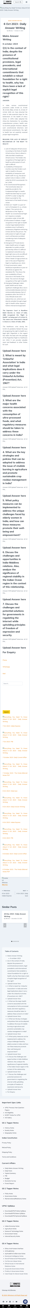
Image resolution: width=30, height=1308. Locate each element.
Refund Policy (6, 1147)
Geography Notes (10, 1133)
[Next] (25, 925)
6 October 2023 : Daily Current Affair (15, 854)
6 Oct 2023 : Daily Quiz (10, 791)
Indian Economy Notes (12, 1226)
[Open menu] (26, 2)
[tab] (11, 941)
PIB (6, 1176)
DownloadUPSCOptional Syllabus (16, 1216)
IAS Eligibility (9, 1112)
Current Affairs (8, 1163)
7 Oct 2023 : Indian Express (11, 726)
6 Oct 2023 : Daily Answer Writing (14, 807)
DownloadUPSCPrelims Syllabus (15, 1211)
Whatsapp (6, 667)
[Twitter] (6, 1301)
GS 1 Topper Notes (10, 1123)
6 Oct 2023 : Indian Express (11, 822)
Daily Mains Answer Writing (14, 1168)
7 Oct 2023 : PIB (8, 741)
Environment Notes (11, 1234)
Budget (7, 1178)
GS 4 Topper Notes (10, 1243)
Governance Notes (11, 1196)
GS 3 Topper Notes (10, 1221)
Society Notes (9, 1130)
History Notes (9, 1128)
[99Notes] (7, 2)
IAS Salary (8, 1118)
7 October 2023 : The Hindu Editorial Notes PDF (15, 774)
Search (6, 712)
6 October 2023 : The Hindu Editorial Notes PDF (15, 870)
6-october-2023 (15, 958)
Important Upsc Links (11, 1102)
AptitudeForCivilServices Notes (15, 1253)
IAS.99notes (12, 1290)
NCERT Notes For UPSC (13, 1115)
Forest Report (9, 1183)
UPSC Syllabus (8, 1206)
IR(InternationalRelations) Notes (15, 1199)
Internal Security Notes (12, 1236)
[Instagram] (9, 1301)
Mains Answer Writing (14, 956)
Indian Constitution (9, 1138)
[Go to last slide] (4, 925)
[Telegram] (13, 1301)
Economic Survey (10, 1181)
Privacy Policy (6, 1143)
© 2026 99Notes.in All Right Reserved (14, 1295)
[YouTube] (16, 1301)
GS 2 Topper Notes (10, 1188)
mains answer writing (15, 20)
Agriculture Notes (10, 1229)
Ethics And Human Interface (14, 1248)
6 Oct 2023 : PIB (8, 838)
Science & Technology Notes (14, 1231)
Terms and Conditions (9, 1157)
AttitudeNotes (9, 1251)
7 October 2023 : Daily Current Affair (15, 757)
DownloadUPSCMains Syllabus (15, 1213)
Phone (5, 660)
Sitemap (4, 1290)
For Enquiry (11, 1092)
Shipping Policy (7, 1152)
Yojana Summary (10, 1173)
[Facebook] (3, 1301)
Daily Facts (8, 1171)
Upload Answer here (14, 983)
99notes (10, 30)
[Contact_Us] (25, 1301)
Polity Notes (9, 1193)
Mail (4, 673)
